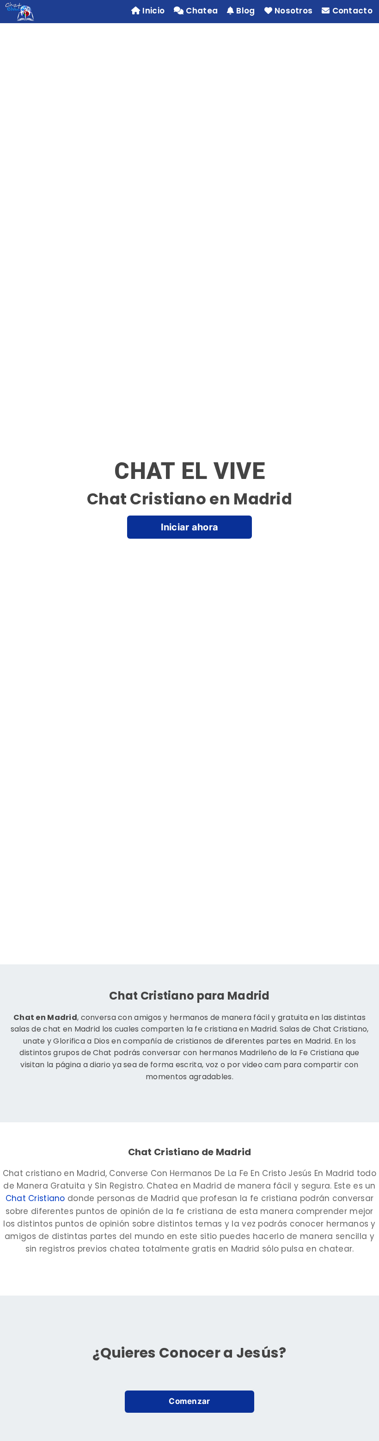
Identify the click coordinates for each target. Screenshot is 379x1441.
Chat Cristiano (35, 1198)
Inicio (153, 10)
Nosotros (293, 10)
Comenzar (189, 1401)
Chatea (202, 10)
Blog (245, 10)
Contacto (352, 10)
